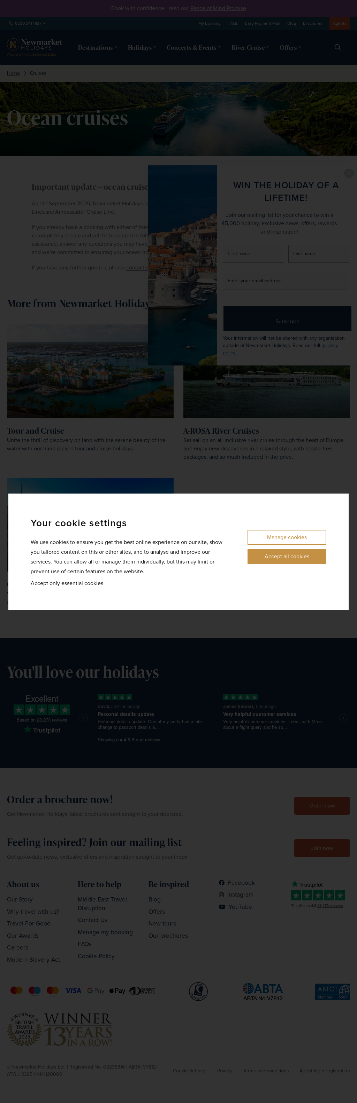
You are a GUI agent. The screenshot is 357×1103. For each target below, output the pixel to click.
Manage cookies (287, 537)
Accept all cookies (287, 556)
